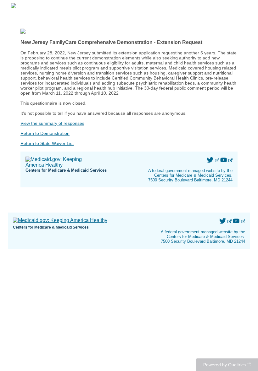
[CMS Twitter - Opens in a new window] (211, 160)
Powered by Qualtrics (224, 364)
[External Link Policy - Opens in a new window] (217, 160)
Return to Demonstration (45, 133)
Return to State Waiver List (47, 143)
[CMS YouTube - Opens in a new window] (224, 160)
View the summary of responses (52, 123)
